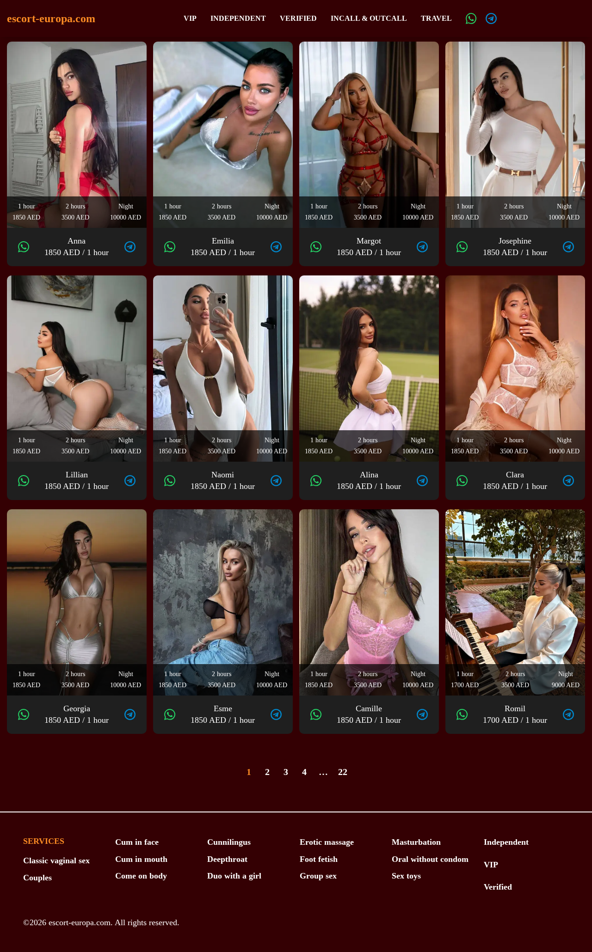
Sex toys (406, 875)
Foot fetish (319, 859)
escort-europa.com (51, 18)
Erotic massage (327, 842)
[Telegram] (491, 18)
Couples (37, 877)
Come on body (141, 875)
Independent (238, 18)
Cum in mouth (141, 859)
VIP (190, 18)
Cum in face (137, 842)
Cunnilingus (229, 842)
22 (342, 772)
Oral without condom (430, 859)
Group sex (318, 875)
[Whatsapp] (471, 18)
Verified (298, 18)
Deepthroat (227, 859)
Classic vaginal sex (56, 860)
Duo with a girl (234, 875)
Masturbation (416, 842)
